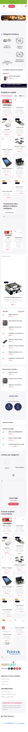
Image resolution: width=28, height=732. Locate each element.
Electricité (9, 172)
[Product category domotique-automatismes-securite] (7, 58)
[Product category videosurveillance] (20, 463)
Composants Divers (19, 172)
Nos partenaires (5, 681)
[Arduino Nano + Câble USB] (20, 183)
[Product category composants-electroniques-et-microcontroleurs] (20, 57)
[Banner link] (13, 494)
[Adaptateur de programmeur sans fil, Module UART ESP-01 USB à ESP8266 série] (20, 122)
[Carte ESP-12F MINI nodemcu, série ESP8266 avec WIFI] (13, 288)
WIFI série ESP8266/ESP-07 (16, 431)
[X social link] (12, 668)
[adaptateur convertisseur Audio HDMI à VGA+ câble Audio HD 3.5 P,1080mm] (5, 387)
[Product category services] (7, 464)
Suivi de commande (5, 691)
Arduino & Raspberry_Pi (7, 195)
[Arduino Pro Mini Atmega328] (7, 624)
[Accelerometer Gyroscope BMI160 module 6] (5, 381)
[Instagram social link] (14, 668)
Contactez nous (5, 684)
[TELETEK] (13, 652)
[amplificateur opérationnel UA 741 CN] (20, 162)
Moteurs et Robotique (7, 113)
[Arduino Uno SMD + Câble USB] (20, 623)
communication (5, 131)
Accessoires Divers (7, 170)
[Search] (21, 6)
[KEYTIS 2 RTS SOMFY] (5, 78)
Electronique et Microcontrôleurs (11, 299)
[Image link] (8, 664)
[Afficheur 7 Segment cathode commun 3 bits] (20, 141)
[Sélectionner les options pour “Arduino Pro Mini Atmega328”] (3, 627)
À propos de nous (5, 679)
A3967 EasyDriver (13, 372)
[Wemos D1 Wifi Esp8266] (5, 440)
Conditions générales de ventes (8, 694)
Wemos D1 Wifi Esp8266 (15, 438)
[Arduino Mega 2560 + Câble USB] (7, 185)
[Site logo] (4, 6)
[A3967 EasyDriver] (5, 374)
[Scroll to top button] (3, 726)
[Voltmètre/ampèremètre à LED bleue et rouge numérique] (5, 446)
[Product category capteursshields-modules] (20, 43)
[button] (13, 475)
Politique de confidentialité (7, 696)
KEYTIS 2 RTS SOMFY (14, 76)
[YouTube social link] (17, 668)
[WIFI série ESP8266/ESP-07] (5, 434)
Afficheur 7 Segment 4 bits (15, 339)
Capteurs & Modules (7, 111)
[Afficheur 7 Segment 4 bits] (7, 143)
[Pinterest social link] (20, 668)
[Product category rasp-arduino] (7, 43)
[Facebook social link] (9, 668)
